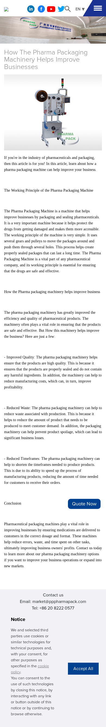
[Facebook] (41, 10)
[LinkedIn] (31, 10)
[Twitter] (61, 10)
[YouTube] (51, 10)
